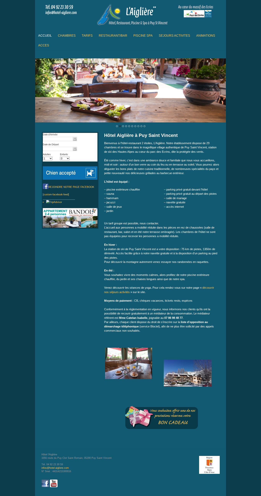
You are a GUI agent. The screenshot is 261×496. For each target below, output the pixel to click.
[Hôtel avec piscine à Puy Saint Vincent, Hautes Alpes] (130, 26)
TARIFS (87, 35)
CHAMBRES (67, 35)
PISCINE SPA (143, 35)
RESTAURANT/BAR (113, 35)
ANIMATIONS (205, 35)
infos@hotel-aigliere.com (55, 467)
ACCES (43, 45)
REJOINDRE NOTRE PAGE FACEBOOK (71, 187)
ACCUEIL (45, 35)
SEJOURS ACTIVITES (174, 35)
